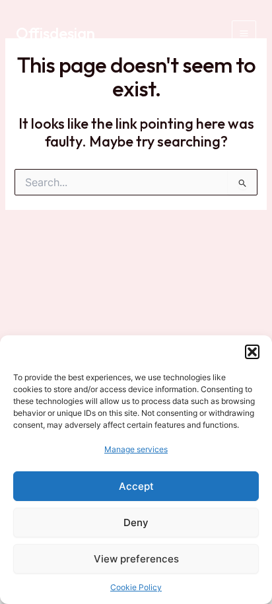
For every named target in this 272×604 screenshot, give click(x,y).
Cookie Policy (136, 587)
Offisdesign (55, 33)
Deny (136, 522)
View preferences (136, 559)
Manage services (136, 449)
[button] (252, 351)
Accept (136, 486)
